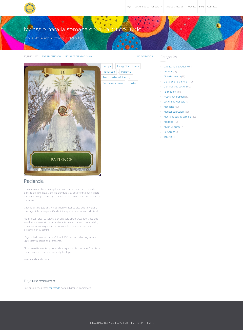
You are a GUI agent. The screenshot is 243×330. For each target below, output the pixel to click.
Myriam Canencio (51, 56)
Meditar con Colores (175, 111)
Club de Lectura (172, 76)
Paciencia (126, 71)
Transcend (121, 323)
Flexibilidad (109, 71)
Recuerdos (169, 131)
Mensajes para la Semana (79, 56)
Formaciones (171, 91)
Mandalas (169, 106)
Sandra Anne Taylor (113, 83)
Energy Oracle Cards (128, 66)
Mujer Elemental (172, 126)
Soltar (133, 83)
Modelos (168, 121)
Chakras (168, 71)
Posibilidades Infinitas (114, 77)
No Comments (145, 56)
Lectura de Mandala (174, 101)
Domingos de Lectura (175, 86)
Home (27, 38)
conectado (54, 287)
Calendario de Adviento (176, 66)
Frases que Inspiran (174, 96)
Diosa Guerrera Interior (176, 81)
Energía (107, 66)
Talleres (168, 136)
